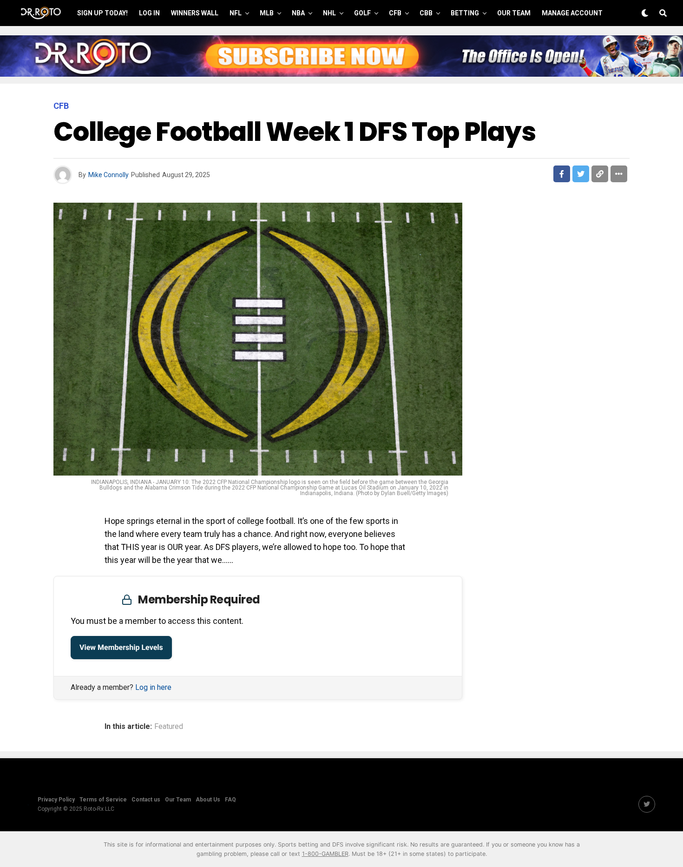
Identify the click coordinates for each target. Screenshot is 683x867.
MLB (267, 13)
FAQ (230, 799)
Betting (465, 13)
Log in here (153, 687)
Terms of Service (103, 799)
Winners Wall (194, 13)
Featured (168, 726)
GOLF (362, 13)
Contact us (145, 799)
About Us (208, 799)
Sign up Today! (102, 13)
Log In (149, 13)
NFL (236, 13)
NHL (329, 13)
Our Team (514, 13)
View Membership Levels (121, 647)
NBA (298, 13)
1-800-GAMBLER (325, 853)
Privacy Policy (56, 799)
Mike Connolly (108, 175)
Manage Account (572, 13)
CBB (426, 13)
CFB (395, 13)
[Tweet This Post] (580, 173)
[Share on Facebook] (561, 173)
